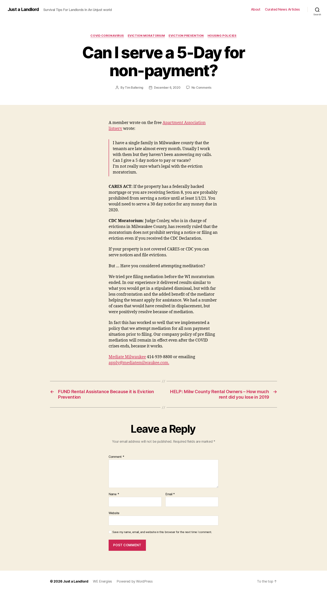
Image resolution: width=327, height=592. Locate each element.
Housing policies (222, 35)
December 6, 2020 (167, 87)
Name (114, 494)
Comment (116, 457)
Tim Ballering (134, 87)
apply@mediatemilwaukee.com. (139, 362)
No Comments (201, 87)
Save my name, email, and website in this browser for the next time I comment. (162, 532)
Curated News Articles (282, 9)
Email (170, 494)
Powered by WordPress (135, 581)
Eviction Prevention (186, 35)
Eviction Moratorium (146, 35)
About (255, 9)
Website (114, 513)
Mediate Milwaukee (127, 357)
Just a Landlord (23, 9)
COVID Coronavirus (107, 35)
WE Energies (102, 581)
